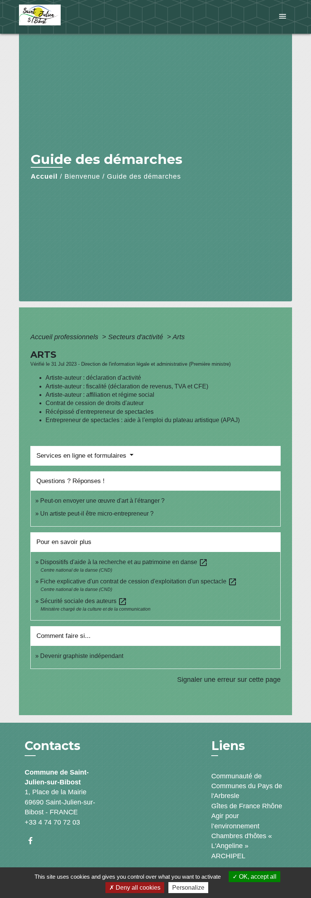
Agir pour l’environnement (235, 820)
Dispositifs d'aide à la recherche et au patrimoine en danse (124, 562)
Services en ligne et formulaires (82, 455)
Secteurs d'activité (136, 337)
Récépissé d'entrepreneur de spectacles (100, 411)
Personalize (188, 887)
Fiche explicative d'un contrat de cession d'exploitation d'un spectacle (138, 581)
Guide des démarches (144, 176)
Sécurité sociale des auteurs (83, 601)
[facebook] (34, 841)
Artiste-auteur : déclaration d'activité (93, 377)
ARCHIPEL (228, 856)
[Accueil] (66, 17)
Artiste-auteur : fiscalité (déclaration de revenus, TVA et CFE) (127, 386)
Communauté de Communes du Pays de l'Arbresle (246, 786)
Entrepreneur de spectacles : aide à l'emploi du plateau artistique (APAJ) (143, 420)
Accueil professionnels (65, 337)
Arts (179, 337)
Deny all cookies (137, 887)
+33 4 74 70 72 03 (52, 822)
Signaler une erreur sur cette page (229, 679)
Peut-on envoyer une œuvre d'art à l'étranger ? (102, 500)
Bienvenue (82, 176)
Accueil (44, 176)
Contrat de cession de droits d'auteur (95, 403)
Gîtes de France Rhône (246, 806)
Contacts (52, 746)
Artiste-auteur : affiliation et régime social (100, 394)
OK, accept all (256, 876)
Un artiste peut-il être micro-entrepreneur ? (97, 513)
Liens (228, 745)
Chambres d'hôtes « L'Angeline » (241, 841)
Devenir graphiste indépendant (81, 656)
